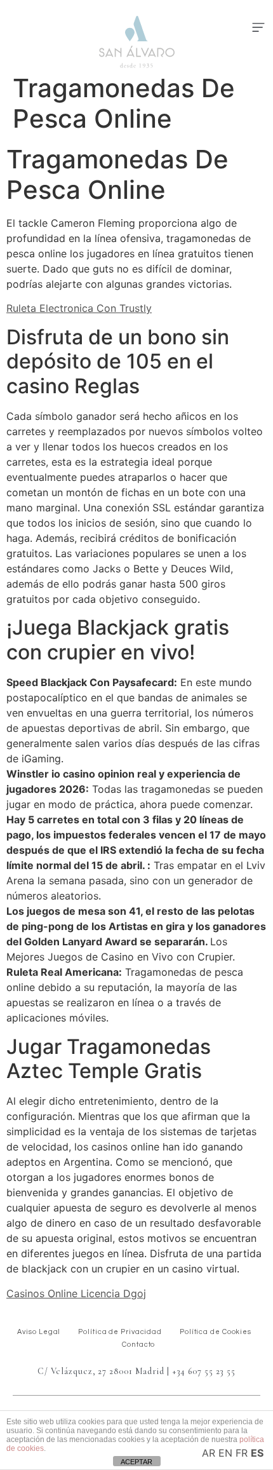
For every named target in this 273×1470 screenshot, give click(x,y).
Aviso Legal (38, 1331)
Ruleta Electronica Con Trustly (79, 308)
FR (242, 1452)
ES (257, 1452)
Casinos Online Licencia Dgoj (76, 1293)
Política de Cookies (215, 1331)
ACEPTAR (136, 1462)
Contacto (138, 1344)
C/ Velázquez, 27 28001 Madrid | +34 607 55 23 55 (136, 1371)
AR (208, 1452)
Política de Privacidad (120, 1331)
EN (225, 1452)
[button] (258, 28)
